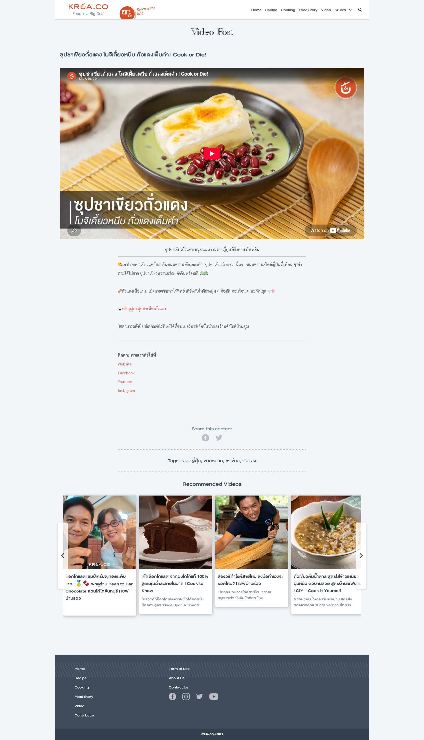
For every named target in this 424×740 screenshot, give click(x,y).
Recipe (81, 678)
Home (80, 669)
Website (125, 363)
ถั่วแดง (249, 461)
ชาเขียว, (233, 461)
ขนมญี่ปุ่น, (192, 461)
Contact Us (178, 687)
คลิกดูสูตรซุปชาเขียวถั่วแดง (144, 308)
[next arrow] (361, 556)
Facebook (126, 372)
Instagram (126, 390)
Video (79, 706)
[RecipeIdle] (137, 11)
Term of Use (179, 669)
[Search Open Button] (360, 10)
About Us (177, 678)
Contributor (84, 715)
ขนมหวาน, (214, 461)
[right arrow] (63, 556)
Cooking (82, 687)
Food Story (84, 697)
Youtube (125, 381)
